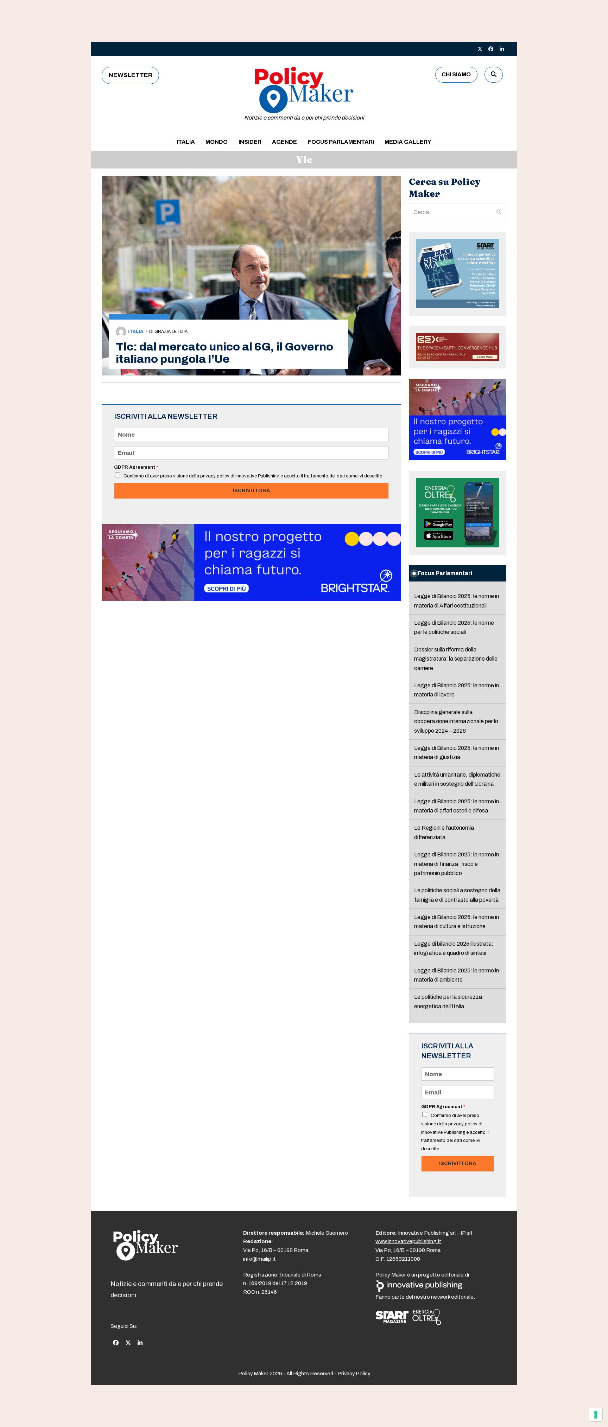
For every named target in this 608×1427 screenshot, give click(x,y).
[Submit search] (498, 212)
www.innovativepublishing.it (408, 1241)
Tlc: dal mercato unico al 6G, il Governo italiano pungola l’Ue (224, 353)
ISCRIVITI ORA (251, 490)
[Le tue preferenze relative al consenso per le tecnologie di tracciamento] (595, 1414)
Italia (135, 331)
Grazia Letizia (171, 331)
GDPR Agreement (136, 467)
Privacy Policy (353, 1373)
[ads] (251, 599)
